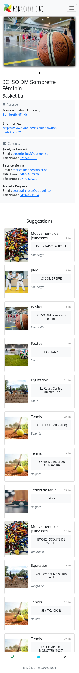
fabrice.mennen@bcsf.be (30, 170)
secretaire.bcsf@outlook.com (33, 191)
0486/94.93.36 (29, 174)
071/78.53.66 (28, 158)
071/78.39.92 (28, 179)
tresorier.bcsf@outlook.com (32, 154)
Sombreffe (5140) (15, 115)
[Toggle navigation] (72, 8)
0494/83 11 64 (29, 195)
